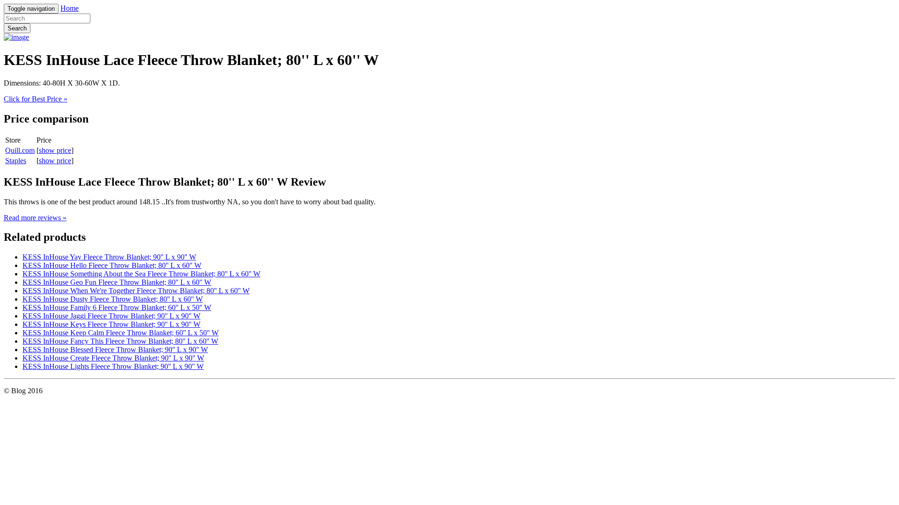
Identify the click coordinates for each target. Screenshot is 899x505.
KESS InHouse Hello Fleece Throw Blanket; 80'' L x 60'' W (111, 265)
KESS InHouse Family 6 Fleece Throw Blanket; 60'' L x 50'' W (116, 307)
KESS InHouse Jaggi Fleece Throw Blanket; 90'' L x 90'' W (111, 316)
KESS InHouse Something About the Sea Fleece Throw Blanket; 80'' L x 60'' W (141, 274)
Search (17, 28)
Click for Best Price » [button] (35, 99)
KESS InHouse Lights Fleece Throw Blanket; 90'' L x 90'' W (113, 366)
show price (55, 150)
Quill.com (20, 150)
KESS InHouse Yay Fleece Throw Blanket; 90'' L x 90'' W (109, 257)
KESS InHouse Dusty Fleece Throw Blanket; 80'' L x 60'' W (112, 299)
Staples (15, 161)
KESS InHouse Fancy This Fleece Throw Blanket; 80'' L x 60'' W (120, 341)
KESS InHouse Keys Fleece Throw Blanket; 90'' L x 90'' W (111, 324)
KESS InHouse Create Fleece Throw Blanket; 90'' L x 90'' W (113, 358)
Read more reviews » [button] (35, 218)
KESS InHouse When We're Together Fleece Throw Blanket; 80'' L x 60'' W (136, 291)
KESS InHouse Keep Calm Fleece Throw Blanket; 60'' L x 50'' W (120, 333)
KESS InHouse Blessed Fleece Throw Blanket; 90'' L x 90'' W (115, 350)
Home (69, 8)
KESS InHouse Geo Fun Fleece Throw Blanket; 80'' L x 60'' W (116, 282)
